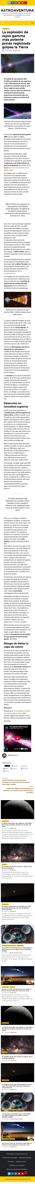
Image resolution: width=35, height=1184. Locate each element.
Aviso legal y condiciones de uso (17, 1154)
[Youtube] (19, 2)
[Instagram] (15, 2)
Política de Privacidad (9, 1158)
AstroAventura (17, 10)
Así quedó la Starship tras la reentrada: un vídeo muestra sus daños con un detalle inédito (17, 949)
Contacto (11, 1161)
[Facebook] (12, 2)
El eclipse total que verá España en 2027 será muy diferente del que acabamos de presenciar (16, 908)
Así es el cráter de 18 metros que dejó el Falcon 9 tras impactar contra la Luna (16, 990)
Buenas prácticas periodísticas (17, 1169)
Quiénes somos (21, 1161)
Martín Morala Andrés (16, 953)
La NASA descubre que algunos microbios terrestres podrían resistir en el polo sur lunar (17, 824)
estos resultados (14, 622)
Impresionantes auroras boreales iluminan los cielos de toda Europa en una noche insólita (16, 781)
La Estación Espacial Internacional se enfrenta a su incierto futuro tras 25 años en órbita (18, 789)
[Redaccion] (4, 755)
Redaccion (17, 50)
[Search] (32, 23)
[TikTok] (25, 2)
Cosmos (4, 864)
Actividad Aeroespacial (9, 945)
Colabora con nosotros (16, 1165)
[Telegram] (22, 2)
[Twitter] (9, 2)
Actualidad (6, 28)
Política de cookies (25, 1158)
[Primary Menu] (2, 23)
